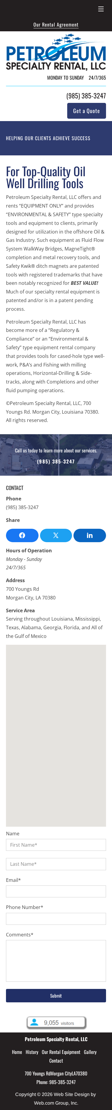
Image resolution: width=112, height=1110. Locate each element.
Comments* (19, 935)
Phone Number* (24, 907)
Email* (13, 880)
